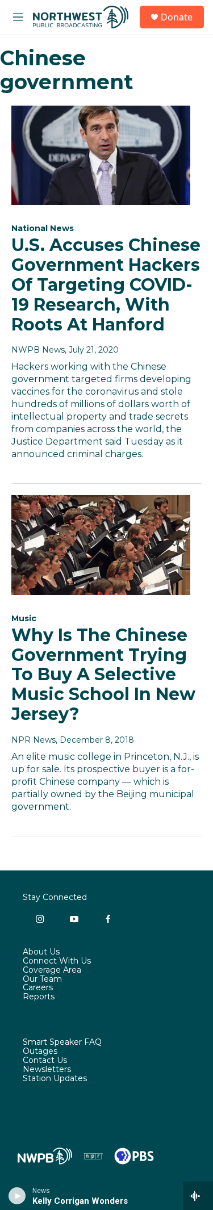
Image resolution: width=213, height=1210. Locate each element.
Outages (40, 1051)
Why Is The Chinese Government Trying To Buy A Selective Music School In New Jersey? (103, 675)
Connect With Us (57, 961)
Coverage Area (52, 970)
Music (23, 618)
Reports (39, 997)
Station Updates (55, 1078)
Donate (177, 17)
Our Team (42, 979)
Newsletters (47, 1069)
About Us (41, 952)
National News (42, 228)
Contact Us (45, 1060)
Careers (38, 988)
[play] (17, 1195)
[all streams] (198, 1196)
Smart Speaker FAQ (62, 1042)
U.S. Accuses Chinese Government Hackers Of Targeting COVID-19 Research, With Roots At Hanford (106, 284)
